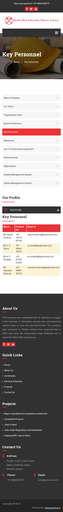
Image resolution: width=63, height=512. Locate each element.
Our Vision (9, 106)
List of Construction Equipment (19, 149)
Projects (8, 387)
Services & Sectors (13, 381)
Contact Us (9, 392)
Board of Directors (12, 123)
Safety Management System (18, 183)
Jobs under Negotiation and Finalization (23, 430)
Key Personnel (11, 132)
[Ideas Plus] (53, 508)
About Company (12, 98)
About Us (8, 370)
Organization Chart (13, 115)
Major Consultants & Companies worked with (25, 413)
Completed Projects (13, 419)
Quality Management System (18, 174)
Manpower (9, 140)
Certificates (9, 376)
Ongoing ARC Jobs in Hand (17, 435)
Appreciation (10, 166)
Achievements (11, 157)
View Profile (15, 210)
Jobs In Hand (10, 424)
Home (6, 62)
